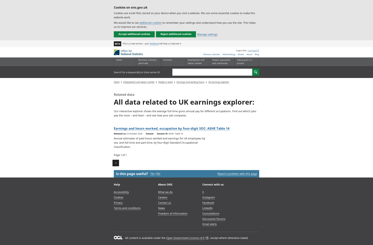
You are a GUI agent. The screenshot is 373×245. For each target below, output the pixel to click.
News (161, 208)
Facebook (208, 202)
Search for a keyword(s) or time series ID (137, 72)
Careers (162, 197)
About (249, 54)
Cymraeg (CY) (253, 50)
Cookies (118, 197)
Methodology (229, 54)
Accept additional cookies (134, 34)
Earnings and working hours (190, 82)
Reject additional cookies (176, 34)
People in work (165, 82)
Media (241, 54)
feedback (154, 43)
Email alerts (209, 224)
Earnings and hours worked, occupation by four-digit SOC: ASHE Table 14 (171, 128)
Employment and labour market (138, 82)
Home (119, 59)
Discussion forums (213, 219)
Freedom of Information (173, 213)
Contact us (164, 202)
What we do (165, 192)
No (158, 173)
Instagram (208, 197)
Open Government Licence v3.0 (185, 238)
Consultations (210, 213)
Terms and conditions (127, 208)
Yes (152, 173)
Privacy (118, 202)
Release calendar (211, 54)
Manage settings (207, 34)
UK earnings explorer (218, 82)
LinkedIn (207, 208)
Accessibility (121, 192)
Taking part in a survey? (244, 61)
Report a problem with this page (237, 173)
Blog (257, 54)
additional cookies (150, 22)
